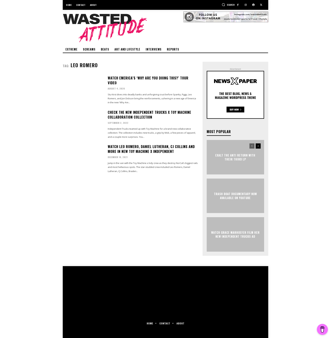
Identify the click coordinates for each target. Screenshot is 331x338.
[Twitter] (261, 5)
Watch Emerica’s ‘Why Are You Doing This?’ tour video (148, 80)
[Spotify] (253, 5)
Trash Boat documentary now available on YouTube (235, 196)
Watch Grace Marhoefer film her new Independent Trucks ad (235, 234)
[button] (228, 4)
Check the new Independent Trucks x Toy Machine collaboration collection (149, 115)
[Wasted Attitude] (123, 28)
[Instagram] (246, 5)
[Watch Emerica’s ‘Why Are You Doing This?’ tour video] (83, 89)
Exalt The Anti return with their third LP (235, 157)
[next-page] (258, 146)
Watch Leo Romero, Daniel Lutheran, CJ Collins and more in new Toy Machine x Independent (151, 149)
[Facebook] (238, 5)
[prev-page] (251, 146)
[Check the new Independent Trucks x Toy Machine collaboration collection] (83, 124)
